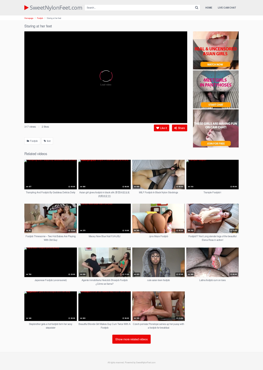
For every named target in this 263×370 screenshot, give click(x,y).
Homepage (28, 18)
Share (181, 128)
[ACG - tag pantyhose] (216, 89)
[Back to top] (254, 360)
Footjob (40, 18)
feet (48, 141)
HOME (208, 7)
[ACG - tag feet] (216, 128)
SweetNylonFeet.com (55, 7)
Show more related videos (131, 339)
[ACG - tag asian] (216, 50)
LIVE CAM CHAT (227, 7)
